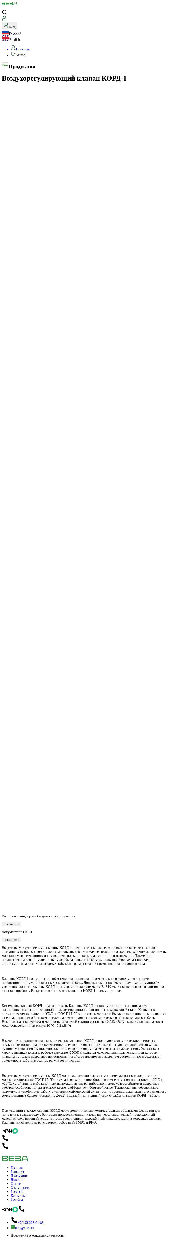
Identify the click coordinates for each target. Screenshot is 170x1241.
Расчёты (17, 1199)
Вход (12, 27)
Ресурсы (17, 1191)
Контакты (18, 1195)
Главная (17, 1167)
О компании (20, 1187)
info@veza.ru (24, 1228)
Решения (17, 1171)
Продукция (19, 1175)
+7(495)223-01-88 (31, 1222)
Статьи (16, 1183)
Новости (17, 1179)
